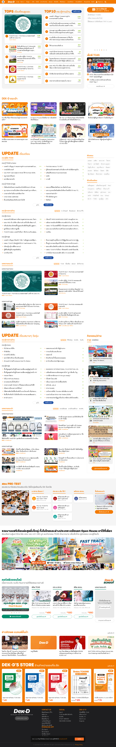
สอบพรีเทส (70, 2)
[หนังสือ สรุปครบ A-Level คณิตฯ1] (104, 682)
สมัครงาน (44, 714)
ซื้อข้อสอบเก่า (100, 491)
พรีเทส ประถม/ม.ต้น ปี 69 (95, 18)
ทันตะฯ (108, 167)
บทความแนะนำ (7, 409)
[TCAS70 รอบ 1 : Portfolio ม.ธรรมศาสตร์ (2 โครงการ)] (12, 69)
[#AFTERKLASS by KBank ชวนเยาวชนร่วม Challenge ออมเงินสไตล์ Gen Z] (101, 642)
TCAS (37, 2)
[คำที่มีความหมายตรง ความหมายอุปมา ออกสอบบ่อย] (15, 130)
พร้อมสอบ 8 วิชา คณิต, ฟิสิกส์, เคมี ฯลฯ (41, 607)
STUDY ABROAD (64, 719)
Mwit (109, 185)
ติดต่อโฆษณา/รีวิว (47, 712)
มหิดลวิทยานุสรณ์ (101, 185)
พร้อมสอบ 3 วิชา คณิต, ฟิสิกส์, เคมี (82, 607)
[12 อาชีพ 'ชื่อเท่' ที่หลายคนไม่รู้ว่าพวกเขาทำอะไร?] (15, 109)
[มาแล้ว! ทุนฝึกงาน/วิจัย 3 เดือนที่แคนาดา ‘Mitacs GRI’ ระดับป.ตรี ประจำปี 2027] (51, 324)
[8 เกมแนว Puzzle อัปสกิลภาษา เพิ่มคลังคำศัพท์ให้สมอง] (44, 109)
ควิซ (33, 2)
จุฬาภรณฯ (103, 192)
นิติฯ (107, 170)
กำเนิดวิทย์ (96, 195)
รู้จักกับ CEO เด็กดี (47, 725)
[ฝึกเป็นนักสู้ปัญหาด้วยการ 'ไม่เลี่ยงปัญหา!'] (101, 109)
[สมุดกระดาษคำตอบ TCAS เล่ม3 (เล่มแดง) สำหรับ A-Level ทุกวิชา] (58, 682)
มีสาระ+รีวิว (80, 211)
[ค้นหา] (105, 2)
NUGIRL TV (82, 716)
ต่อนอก (50, 2)
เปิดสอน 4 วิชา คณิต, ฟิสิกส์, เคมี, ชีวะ (62, 607)
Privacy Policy (79, 744)
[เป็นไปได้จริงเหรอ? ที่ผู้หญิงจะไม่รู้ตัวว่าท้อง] (101, 130)
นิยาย (22, 2)
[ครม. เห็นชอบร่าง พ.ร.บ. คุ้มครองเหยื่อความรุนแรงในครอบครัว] (8, 460)
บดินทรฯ (90, 192)
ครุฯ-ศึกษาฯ (100, 167)
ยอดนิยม (95, 340)
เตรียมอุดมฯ (91, 185)
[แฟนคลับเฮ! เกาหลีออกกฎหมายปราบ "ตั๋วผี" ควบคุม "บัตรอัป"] (51, 436)
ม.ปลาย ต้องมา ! (38, 491)
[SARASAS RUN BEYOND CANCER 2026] (100, 412)
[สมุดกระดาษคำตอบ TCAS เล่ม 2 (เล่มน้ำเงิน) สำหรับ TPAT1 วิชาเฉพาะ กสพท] (35, 682)
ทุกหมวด (57, 211)
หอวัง (89, 195)
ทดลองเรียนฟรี (16, 616)
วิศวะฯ (108, 160)
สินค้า (92, 2)
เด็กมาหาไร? (83, 714)
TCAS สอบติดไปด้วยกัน (65, 714)
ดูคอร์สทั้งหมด (41, 616)
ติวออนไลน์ (87, 2)
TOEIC (95, 199)
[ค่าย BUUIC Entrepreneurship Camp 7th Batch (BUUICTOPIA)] (100, 351)
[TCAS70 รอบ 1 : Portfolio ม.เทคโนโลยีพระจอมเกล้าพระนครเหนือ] (8, 315)
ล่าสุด (89, 340)
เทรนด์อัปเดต (63, 408)
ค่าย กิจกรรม (43, 2)
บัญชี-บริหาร (91, 167)
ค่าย (94, 362)
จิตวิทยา (96, 170)
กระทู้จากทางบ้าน (8, 340)
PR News (19, 52)
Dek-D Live (82, 719)
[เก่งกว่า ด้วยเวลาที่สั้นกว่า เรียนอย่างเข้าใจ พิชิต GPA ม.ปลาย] (62, 596)
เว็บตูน (28, 2)
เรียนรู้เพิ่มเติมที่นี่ (63, 739)
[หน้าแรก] (11, 2)
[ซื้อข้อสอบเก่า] (104, 499)
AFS (107, 199)
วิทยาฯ (90, 164)
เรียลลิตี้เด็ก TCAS (84, 712)
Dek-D (61, 712)
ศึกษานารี (106, 189)
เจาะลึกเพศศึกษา (73, 408)
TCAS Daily (20, 62)
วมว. (109, 192)
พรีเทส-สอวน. (79, 491)
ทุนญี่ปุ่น (101, 199)
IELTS (89, 199)
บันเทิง (82, 340)
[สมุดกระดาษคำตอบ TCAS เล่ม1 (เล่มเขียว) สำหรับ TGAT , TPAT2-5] (12, 682)
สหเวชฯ (90, 170)
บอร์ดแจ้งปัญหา (46, 721)
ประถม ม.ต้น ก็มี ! (59, 491)
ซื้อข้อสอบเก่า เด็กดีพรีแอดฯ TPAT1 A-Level (100, 21)
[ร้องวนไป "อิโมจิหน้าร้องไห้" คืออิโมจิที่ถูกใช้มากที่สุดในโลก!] (51, 451)
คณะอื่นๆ (106, 174)
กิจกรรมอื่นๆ (96, 422)
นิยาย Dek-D (45, 732)
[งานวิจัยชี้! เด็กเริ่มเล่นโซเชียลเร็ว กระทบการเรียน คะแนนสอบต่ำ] (8, 469)
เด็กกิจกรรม (80, 264)
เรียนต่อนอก (72, 211)
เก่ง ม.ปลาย (57, 587)
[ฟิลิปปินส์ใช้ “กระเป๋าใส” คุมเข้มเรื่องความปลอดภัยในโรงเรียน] (22, 426)
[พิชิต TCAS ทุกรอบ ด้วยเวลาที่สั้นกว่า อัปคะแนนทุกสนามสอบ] (41, 596)
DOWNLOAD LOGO (21, 718)
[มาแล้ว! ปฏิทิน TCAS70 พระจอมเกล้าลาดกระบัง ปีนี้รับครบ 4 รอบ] (12, 59)
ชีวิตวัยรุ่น (62, 2)
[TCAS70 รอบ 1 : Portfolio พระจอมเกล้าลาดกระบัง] (51, 306)
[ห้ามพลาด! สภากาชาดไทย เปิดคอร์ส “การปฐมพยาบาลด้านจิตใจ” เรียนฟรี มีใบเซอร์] (51, 291)
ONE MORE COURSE (65, 721)
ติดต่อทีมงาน (45, 719)
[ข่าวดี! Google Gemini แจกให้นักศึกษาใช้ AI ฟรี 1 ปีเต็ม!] (51, 419)
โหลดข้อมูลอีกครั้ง (105, 607)
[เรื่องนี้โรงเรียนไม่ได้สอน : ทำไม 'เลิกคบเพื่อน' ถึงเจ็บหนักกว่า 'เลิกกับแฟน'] (8, 451)
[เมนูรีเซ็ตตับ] (44, 642)
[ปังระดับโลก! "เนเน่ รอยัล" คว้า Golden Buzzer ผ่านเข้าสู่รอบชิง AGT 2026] (51, 427)
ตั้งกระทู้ (77, 11)
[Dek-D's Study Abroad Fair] (86, 553)
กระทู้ (17, 2)
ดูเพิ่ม (37, 205)
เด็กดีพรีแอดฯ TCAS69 (94, 15)
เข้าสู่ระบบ (100, 2)
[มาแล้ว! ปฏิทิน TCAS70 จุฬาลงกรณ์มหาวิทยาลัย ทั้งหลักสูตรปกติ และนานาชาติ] (51, 315)
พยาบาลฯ (101, 160)
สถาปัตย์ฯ (96, 164)
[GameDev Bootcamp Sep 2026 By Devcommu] (100, 371)
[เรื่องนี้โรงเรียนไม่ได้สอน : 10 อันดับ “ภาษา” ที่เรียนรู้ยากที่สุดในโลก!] (51, 469)
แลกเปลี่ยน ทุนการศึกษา (67, 325)
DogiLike (81, 721)
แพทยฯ (90, 160)
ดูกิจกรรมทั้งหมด (99, 468)
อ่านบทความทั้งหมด (104, 620)
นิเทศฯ (102, 170)
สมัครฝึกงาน (45, 716)
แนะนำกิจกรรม (62, 293)
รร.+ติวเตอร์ (64, 211)
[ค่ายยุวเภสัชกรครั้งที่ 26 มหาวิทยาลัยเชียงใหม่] (100, 392)
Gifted (107, 195)
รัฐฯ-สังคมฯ (91, 174)
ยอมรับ (79, 739)
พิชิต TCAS (36, 587)
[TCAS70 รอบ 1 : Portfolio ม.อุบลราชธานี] (12, 79)
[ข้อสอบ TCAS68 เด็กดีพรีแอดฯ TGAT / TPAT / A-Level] (81, 682)
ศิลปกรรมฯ (99, 174)
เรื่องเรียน (67, 264)
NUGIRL (56, 2)
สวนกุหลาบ (91, 189)
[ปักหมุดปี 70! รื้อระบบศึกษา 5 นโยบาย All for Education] (51, 460)
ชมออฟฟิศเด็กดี (46, 723)
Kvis (102, 195)
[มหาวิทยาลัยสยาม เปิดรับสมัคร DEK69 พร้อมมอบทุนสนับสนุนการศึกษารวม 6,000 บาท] (72, 642)
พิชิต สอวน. (78, 587)
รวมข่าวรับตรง (12, 39)
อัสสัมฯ (96, 192)
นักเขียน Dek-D (46, 734)
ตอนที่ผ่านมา (100, 86)
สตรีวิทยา (99, 189)
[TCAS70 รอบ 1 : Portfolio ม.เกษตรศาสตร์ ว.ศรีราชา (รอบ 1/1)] (23, 24)
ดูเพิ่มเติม (110, 633)
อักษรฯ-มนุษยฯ (105, 164)
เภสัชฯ (95, 160)
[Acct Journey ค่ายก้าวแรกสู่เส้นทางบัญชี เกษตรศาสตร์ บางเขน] (100, 452)
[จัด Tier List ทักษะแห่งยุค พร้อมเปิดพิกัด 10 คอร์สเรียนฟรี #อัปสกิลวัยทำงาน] (72, 109)
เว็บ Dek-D (45, 729)
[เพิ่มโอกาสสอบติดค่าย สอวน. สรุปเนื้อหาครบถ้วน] (83, 596)
